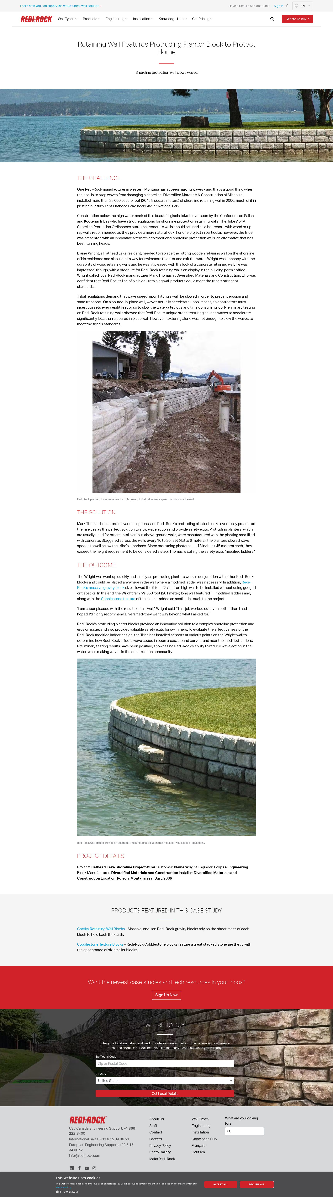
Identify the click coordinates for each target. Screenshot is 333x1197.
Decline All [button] (257, 1184)
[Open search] (272, 19)
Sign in (278, 5)
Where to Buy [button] (296, 19)
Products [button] (90, 19)
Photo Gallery (160, 1152)
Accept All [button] (220, 1184)
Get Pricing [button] (200, 19)
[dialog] (166, 1184)
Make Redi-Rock (162, 1159)
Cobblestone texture (118, 598)
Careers (155, 1139)
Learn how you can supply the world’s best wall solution (59, 5)
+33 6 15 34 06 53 (114, 1139)
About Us (156, 1119)
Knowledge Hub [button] (171, 19)
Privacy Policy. (64, 1187)
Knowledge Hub (204, 1139)
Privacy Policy (160, 1145)
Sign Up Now (166, 994)
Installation (200, 1132)
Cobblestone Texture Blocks (100, 944)
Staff (153, 1125)
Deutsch (198, 1152)
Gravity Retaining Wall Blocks (101, 929)
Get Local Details (165, 1093)
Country (101, 1074)
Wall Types (200, 1119)
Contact (155, 1132)
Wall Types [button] (66, 19)
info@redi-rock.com (84, 1155)
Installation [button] (141, 19)
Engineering (201, 1125)
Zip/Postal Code (106, 1056)
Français (198, 1145)
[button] (127, 1191)
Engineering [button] (115, 19)
